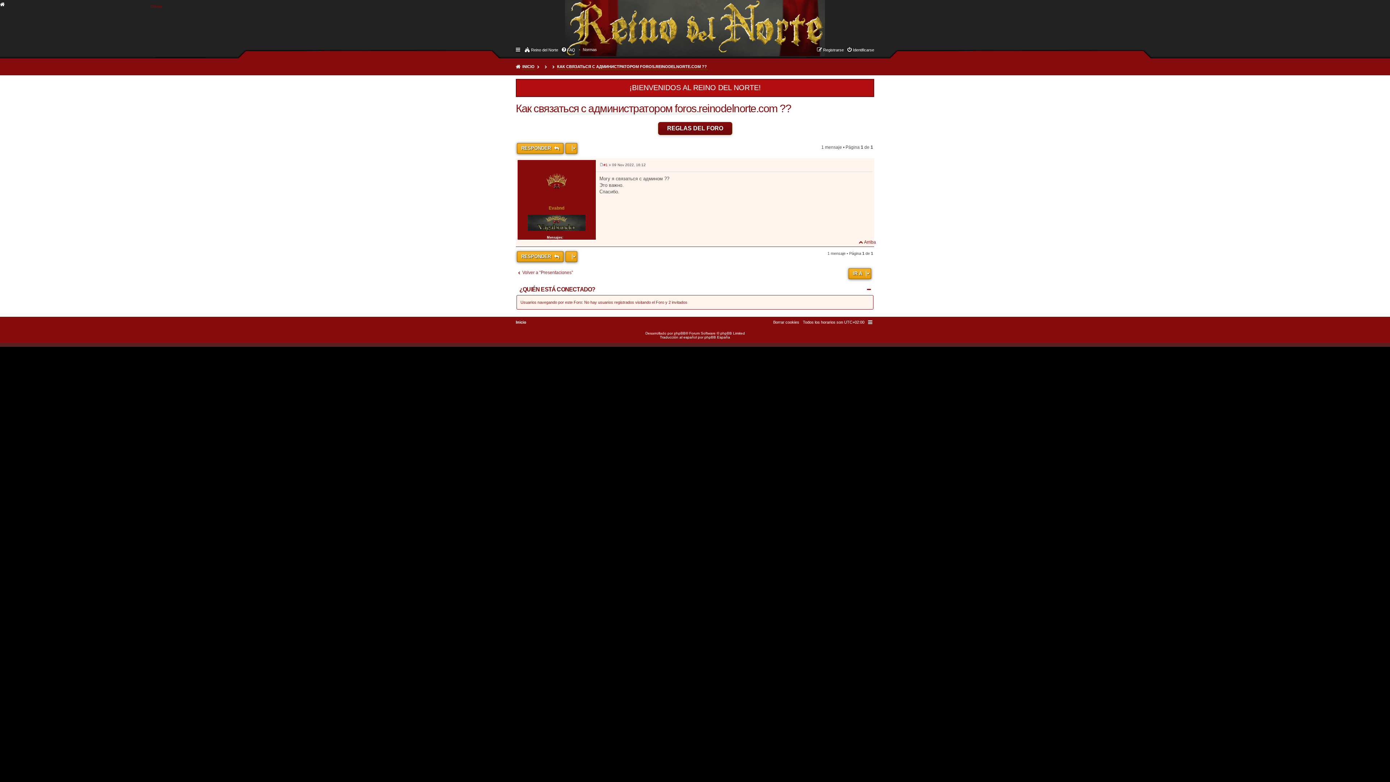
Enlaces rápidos (518, 49)
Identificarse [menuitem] (863, 50)
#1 (605, 165)
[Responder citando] (863, 166)
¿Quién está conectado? (557, 289)
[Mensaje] (601, 165)
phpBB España (717, 337)
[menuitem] (590, 49)
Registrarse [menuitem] (833, 50)
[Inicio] (571, 20)
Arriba (870, 242)
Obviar (157, 6)
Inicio (528, 66)
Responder (536, 148)
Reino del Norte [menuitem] (544, 50)
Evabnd (556, 208)
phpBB (680, 333)
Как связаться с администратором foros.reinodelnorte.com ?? (632, 66)
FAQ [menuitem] (571, 50)
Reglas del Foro (695, 128)
